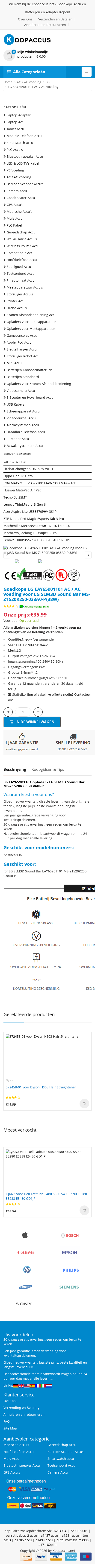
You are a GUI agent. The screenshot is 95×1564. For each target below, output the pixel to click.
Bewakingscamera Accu (25, 445)
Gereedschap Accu (21, 232)
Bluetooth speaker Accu (25, 156)
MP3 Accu (14, 363)
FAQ (6, 1421)
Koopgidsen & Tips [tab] (48, 769)
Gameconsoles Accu (22, 335)
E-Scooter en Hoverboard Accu (30, 397)
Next (88, 555)
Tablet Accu (15, 129)
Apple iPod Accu (19, 342)
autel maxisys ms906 (72, 1540)
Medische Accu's (19, 211)
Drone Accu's (17, 308)
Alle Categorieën (29, 71)
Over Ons (25, 19)
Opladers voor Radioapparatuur (31, 322)
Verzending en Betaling (21, 1407)
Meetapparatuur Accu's (25, 287)
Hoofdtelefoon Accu (22, 260)
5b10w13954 (56, 1531)
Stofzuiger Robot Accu (24, 356)
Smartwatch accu (20, 142)
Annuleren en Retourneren (45, 24)
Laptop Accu (16, 122)
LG (48, 82)
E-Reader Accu (18, 439)
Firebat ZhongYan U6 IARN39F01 (28, 469)
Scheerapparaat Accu (23, 411)
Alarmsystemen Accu (23, 425)
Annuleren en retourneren (24, 1414)
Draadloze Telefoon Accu (26, 432)
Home (7, 82)
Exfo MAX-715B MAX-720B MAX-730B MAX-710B (39, 483)
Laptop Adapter (19, 115)
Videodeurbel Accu (21, 418)
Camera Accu (17, 191)
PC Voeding (15, 170)
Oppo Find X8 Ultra (18, 476)
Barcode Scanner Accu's (25, 184)
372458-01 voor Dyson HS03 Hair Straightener (41, 1087)
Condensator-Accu (21, 198)
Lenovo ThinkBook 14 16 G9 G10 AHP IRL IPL (36, 540)
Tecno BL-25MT (15, 497)
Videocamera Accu (21, 390)
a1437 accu (49, 1535)
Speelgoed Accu (19, 266)
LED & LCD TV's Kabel (23, 163)
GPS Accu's (15, 204)
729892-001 (79, 1531)
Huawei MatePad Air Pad (22, 490)
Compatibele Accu (21, 253)
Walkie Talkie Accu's (22, 239)
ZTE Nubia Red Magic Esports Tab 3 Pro (33, 518)
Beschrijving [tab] (14, 769)
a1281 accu (70, 1535)
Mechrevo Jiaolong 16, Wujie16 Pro (29, 533)
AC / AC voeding (29, 82)
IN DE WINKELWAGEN (34, 721)
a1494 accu (44, 1540)
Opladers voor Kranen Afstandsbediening (39, 383)
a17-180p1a (47, 1544)
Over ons (10, 1401)
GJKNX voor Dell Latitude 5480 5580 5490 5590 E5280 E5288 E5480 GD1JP (46, 1196)
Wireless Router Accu (23, 246)
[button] (47, 54)
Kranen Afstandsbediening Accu (31, 315)
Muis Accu (15, 218)
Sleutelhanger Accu (22, 349)
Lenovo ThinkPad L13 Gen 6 (24, 504)
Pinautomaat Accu (21, 280)
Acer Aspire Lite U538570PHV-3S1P (29, 511)
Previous (6, 555)
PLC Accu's (15, 149)
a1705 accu (23, 1540)
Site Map (10, 1428)
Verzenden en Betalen (55, 19)
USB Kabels (15, 404)
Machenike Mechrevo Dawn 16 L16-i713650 (36, 526)
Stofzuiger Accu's (20, 294)
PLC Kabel (14, 225)
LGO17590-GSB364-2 (32, 645)
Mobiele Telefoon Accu (24, 136)
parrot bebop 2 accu (21, 1535)
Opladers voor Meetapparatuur (31, 328)
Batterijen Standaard (23, 377)
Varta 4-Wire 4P (15, 462)
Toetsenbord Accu (21, 273)
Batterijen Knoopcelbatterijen (29, 370)
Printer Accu (16, 301)
